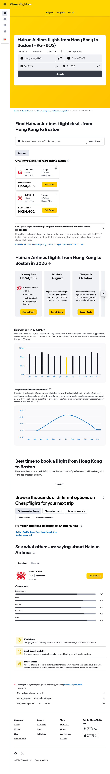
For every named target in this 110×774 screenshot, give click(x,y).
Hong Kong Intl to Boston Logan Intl (56, 111)
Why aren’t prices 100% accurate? (33, 703)
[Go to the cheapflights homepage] (21, 4)
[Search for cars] (5, 25)
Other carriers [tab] (24, 517)
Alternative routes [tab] (53, 511)
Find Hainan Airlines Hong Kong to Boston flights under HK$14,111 (47, 244)
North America (27, 111)
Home (16, 111)
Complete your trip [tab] (76, 511)
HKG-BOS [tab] (60, 484)
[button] (5, 4)
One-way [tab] (22, 153)
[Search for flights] (5, 13)
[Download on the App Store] (90, 735)
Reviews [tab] (35, 563)
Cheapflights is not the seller (31, 693)
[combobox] (51, 51)
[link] (28, 312)
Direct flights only (75, 51)
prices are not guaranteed (72, 685)
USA (38, 111)
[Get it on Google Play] (90, 728)
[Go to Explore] (5, 31)
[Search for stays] (5, 19)
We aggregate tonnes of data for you (34, 698)
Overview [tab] (22, 563)
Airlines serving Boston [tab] (28, 511)
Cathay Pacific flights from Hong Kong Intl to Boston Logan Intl (36, 533)
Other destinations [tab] (44, 517)
